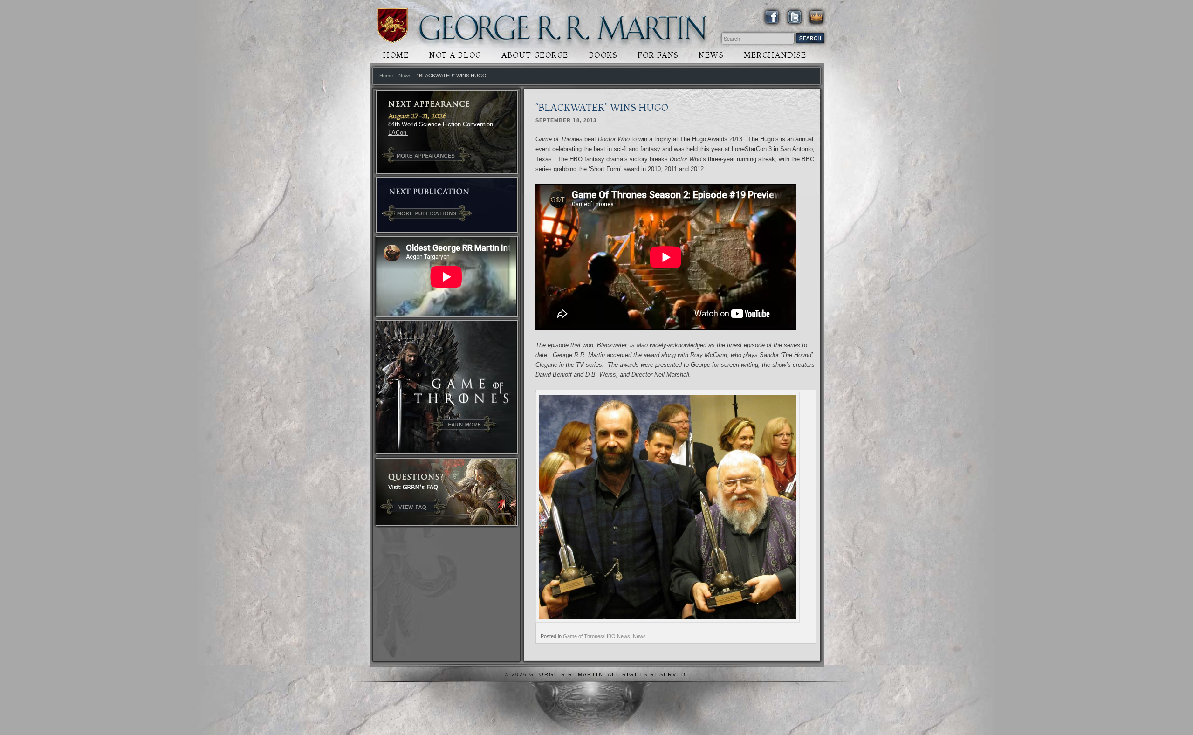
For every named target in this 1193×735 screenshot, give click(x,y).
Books (603, 55)
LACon (398, 132)
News (711, 55)
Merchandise (775, 55)
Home (396, 55)
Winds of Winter (392, 25)
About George (535, 55)
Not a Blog (455, 55)
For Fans (658, 55)
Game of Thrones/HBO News (596, 636)
